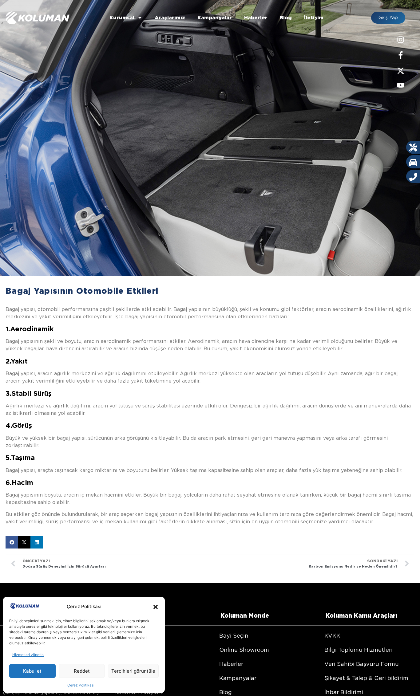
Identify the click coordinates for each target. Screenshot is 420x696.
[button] (156, 607)
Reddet (82, 671)
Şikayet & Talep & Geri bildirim (366, 678)
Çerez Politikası (80, 685)
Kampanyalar (214, 18)
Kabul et (32, 671)
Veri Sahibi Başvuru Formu (361, 664)
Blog (286, 18)
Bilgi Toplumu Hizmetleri (358, 650)
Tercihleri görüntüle (133, 671)
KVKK (332, 635)
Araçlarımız (170, 18)
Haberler (255, 18)
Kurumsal (121, 18)
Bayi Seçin (233, 635)
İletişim (313, 18)
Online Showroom (244, 650)
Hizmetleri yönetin (28, 654)
